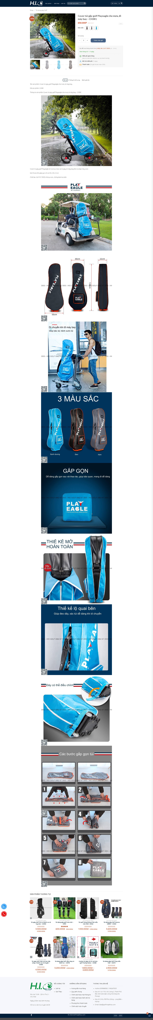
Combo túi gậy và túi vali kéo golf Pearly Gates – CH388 (88, 962)
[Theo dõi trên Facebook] (31, 1015)
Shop (31, 10)
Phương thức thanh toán (79, 1003)
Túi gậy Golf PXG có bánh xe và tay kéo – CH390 (41, 923)
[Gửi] (84, 3)
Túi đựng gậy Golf (41, 10)
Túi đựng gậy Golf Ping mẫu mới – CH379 (111, 962)
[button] (117, 3)
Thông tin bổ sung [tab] (74, 80)
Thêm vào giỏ (98, 40)
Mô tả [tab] (65, 80)
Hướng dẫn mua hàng (78, 988)
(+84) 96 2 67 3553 (103, 48)
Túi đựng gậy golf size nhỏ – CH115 (64, 923)
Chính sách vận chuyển (79, 1006)
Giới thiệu (57, 3)
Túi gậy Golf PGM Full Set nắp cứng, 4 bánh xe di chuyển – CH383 (41, 963)
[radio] (87, 28)
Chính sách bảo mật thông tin (81, 995)
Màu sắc (81, 28)
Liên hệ (63, 3)
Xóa (121, 23)
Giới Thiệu (59, 992)
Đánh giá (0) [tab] (85, 80)
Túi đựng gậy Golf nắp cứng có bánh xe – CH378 (64, 962)
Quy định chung (76, 992)
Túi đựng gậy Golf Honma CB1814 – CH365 (112, 923)
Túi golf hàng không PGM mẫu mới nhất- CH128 (88, 923)
